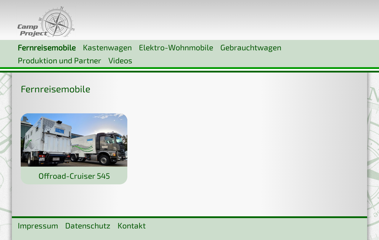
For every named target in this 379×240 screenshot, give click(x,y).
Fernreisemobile (47, 47)
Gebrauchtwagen (250, 47)
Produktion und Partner (59, 60)
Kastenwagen (107, 47)
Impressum (38, 225)
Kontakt (132, 225)
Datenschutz (87, 225)
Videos (120, 60)
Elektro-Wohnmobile (176, 47)
